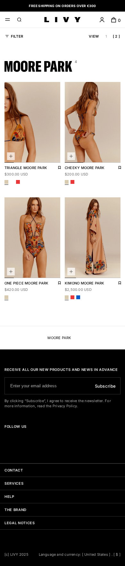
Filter (17, 36)
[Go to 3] (27, 155)
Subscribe (105, 386)
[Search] (19, 20)
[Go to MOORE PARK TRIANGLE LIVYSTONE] (32, 122)
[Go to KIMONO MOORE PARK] (93, 237)
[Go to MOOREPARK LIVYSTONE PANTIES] (93, 122)
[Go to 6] (55, 155)
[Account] (102, 20)
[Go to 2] (18, 155)
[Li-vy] (62, 19)
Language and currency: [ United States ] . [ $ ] (80, 554)
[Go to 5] (46, 155)
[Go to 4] (37, 155)
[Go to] (7, 438)
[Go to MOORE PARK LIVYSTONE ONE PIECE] (32, 237)
